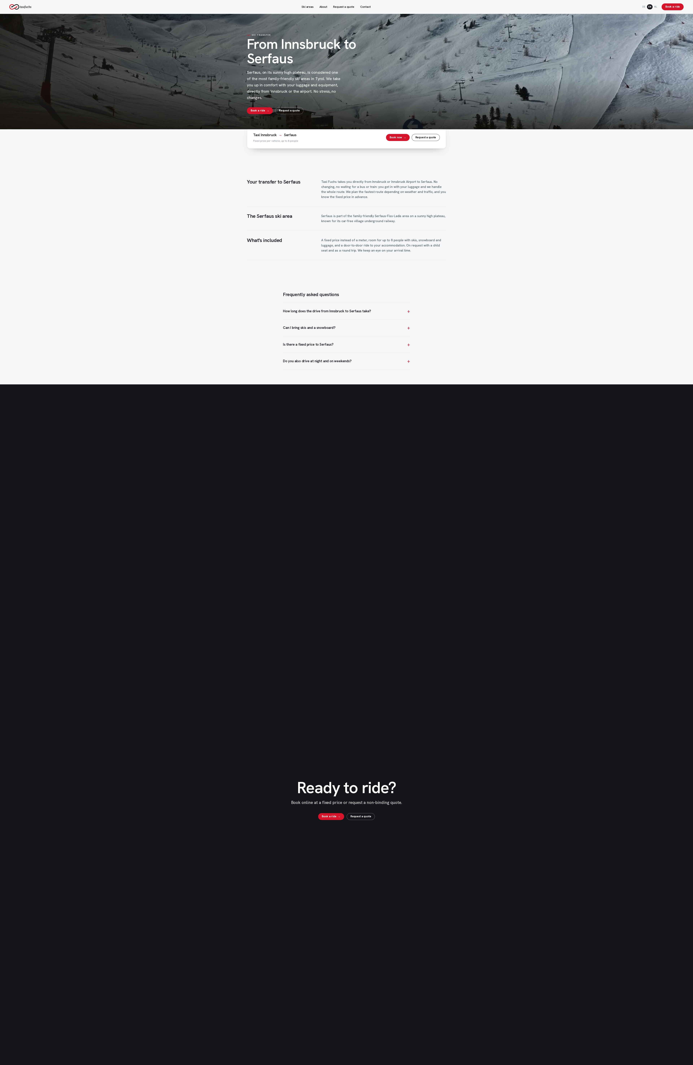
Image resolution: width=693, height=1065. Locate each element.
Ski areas (307, 7)
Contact (365, 7)
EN (649, 6)
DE (643, 6)
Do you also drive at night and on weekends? (317, 361)
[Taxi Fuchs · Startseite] (20, 7)
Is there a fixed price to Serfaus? (308, 344)
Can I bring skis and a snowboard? (309, 327)
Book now (398, 137)
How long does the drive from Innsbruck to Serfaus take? (327, 311)
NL (655, 6)
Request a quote (343, 7)
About (323, 7)
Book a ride (672, 6)
